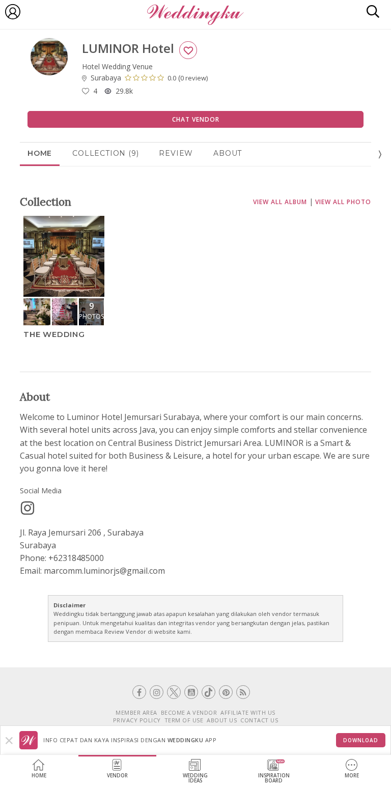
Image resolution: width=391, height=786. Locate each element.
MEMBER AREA (136, 712)
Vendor (117, 775)
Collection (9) (105, 153)
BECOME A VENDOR (189, 712)
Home (39, 775)
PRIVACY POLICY (137, 720)
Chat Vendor (195, 119)
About (227, 153)
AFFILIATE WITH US (247, 712)
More (352, 775)
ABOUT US (222, 720)
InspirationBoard (274, 778)
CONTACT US (259, 720)
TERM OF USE (184, 720)
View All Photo (343, 202)
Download (360, 740)
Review (176, 153)
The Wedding (54, 334)
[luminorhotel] (27, 508)
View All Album (280, 202)
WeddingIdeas (195, 778)
